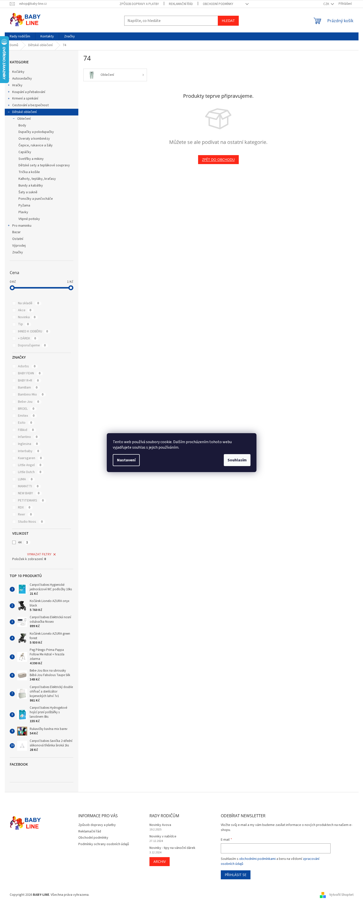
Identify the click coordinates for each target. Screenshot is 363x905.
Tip (23, 324)
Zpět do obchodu (218, 159)
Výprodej (19, 245)
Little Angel (29, 465)
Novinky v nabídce (162, 836)
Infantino (27, 436)
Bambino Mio (30, 394)
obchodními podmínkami (257, 858)
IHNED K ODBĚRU (33, 331)
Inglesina (28, 443)
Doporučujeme (32, 345)
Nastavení (126, 460)
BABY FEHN (29, 373)
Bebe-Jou (28, 401)
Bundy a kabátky (30, 185)
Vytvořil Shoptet (341, 894)
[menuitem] (20, 36)
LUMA (25, 479)
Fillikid (26, 429)
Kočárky (18, 71)
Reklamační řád (181, 4)
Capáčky (24, 152)
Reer (25, 514)
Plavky (23, 212)
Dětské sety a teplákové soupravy (44, 165)
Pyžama (24, 205)
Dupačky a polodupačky (36, 131)
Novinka (26, 317)
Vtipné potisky (29, 218)
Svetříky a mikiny (31, 158)
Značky (17, 252)
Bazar (16, 232)
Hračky (17, 85)
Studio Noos (30, 521)
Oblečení (24, 118)
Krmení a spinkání (25, 98)
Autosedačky (22, 78)
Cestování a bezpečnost (30, 105)
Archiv (159, 861)
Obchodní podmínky (218, 4)
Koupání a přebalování (28, 92)
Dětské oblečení (24, 111)
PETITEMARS (31, 500)
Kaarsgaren (30, 458)
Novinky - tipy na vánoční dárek (172, 848)
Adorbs (26, 366)
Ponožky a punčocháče (35, 198)
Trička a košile (29, 172)
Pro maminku (21, 225)
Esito (25, 422)
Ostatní (17, 238)
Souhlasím (237, 460)
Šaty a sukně (27, 192)
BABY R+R (28, 380)
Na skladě (28, 303)
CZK (326, 4)
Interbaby (28, 451)
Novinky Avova (160, 825)
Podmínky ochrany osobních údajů (103, 844)
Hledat (228, 20)
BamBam (27, 387)
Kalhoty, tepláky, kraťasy (37, 178)
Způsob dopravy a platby (139, 4)
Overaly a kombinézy (34, 138)
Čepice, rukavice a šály (35, 145)
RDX (24, 507)
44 (23, 542)
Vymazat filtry (39, 554)
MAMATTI (28, 486)
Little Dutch (29, 472)
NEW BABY (28, 493)
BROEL (26, 408)
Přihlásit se (235, 874)
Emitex (26, 415)
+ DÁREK (27, 338)
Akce (24, 310)
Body (22, 125)
